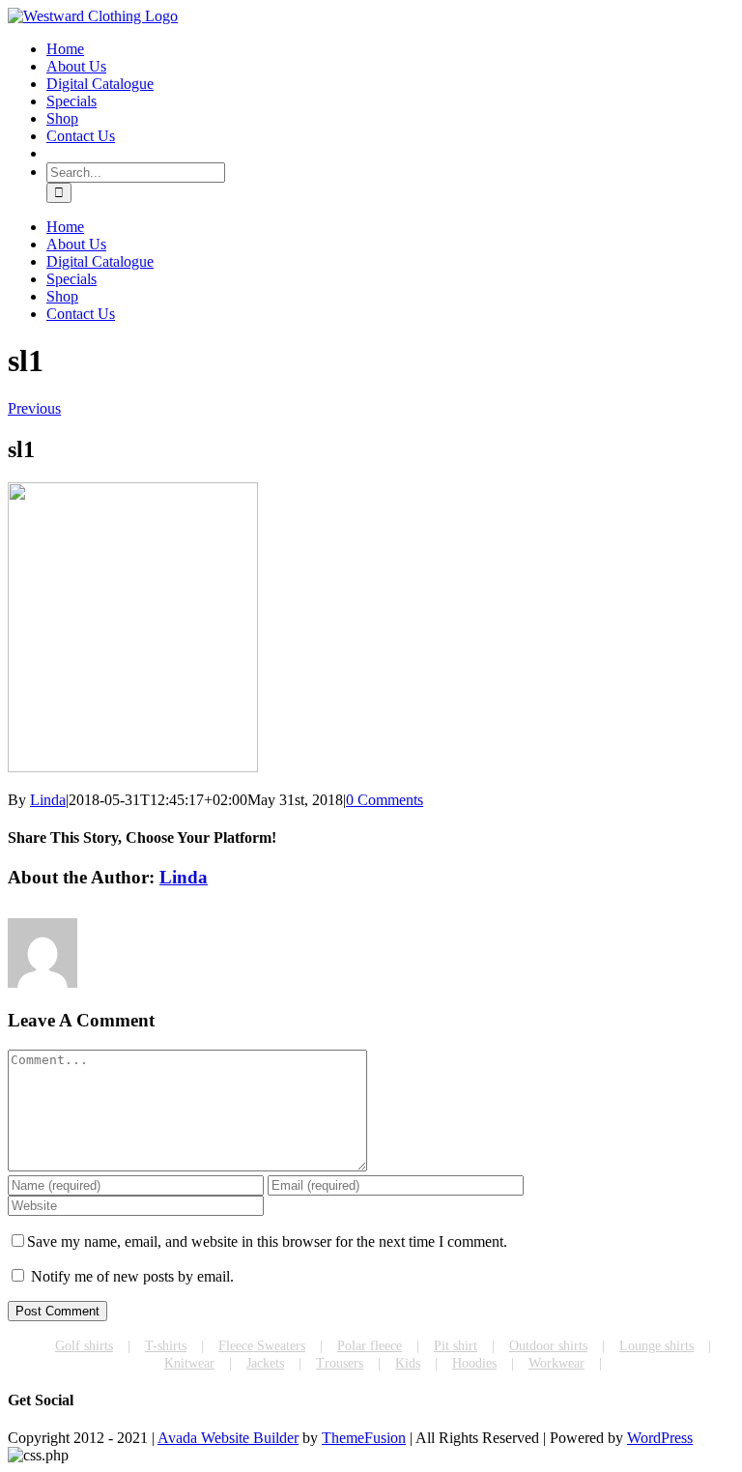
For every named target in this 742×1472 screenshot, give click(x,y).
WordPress (660, 1437)
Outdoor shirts (548, 1346)
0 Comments (384, 800)
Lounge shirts (656, 1346)
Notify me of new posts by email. (132, 1276)
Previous (34, 408)
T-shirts (165, 1346)
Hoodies (474, 1363)
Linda (48, 800)
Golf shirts (84, 1346)
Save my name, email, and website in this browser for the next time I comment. (267, 1241)
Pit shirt (455, 1346)
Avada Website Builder (228, 1437)
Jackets (265, 1363)
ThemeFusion (364, 1437)
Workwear (556, 1363)
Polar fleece (369, 1346)
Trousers (339, 1363)
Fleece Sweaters (261, 1346)
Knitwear (189, 1363)
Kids (407, 1363)
